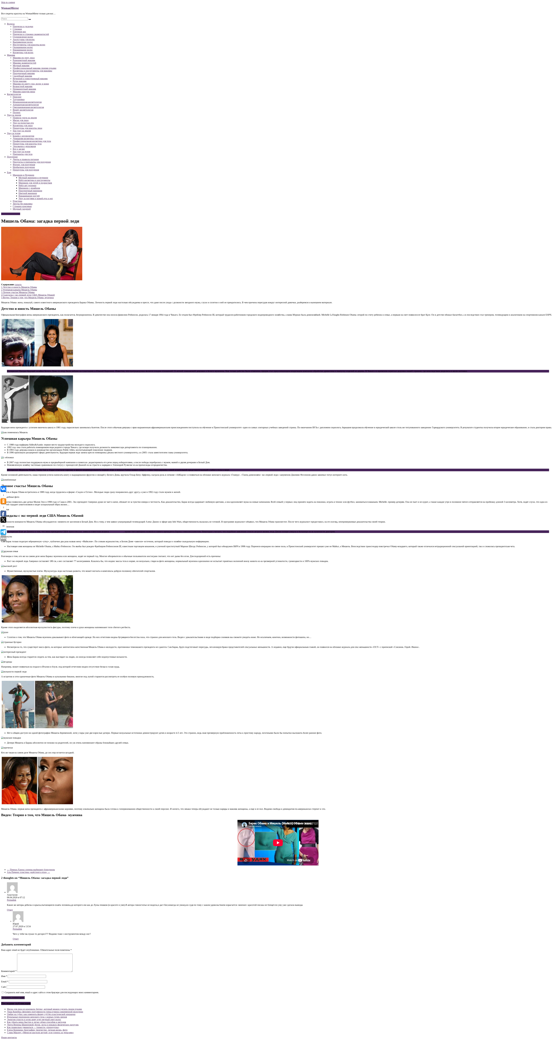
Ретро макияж (19, 81)
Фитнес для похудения (24, 164)
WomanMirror (10, 8)
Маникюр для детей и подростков (35, 183)
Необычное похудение (24, 167)
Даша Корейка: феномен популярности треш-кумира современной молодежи (45, 1011)
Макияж (11, 55)
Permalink (11, 900)
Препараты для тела (22, 154)
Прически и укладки (23, 26)
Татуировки (19, 99)
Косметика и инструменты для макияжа (32, 71)
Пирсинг (17, 97)
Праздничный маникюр (30, 190)
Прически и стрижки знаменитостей (31, 34)
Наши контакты (9, 1037)
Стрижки (17, 29)
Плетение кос (19, 31)
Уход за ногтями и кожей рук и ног (36, 198)
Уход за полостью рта (23, 123)
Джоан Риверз (117, 531)
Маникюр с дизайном (29, 188)
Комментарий (9, 971)
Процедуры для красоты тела (27, 144)
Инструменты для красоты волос (29, 44)
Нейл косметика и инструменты (34, 180)
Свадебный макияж (22, 76)
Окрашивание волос (23, 47)
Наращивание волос (23, 50)
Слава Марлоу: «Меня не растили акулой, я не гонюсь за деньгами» (40, 1032)
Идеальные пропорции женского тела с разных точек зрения (37, 1017)
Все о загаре (19, 149)
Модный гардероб (22, 209)
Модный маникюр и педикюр (33, 177)
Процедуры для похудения (26, 170)
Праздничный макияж (24, 73)
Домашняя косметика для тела (27, 138)
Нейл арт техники (27, 185)
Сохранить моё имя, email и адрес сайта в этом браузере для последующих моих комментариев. (52, 992)
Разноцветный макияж (24, 60)
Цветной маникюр (28, 193)
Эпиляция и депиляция (24, 146)
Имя (4, 976)
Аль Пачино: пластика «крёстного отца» (28, 872)
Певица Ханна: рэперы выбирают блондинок (31, 869)
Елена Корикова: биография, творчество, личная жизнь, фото (37, 1030)
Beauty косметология (23, 110)
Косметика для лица (23, 125)
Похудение (12, 157)
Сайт (3, 987)
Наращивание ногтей (29, 196)
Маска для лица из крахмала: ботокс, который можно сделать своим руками (44, 1009)
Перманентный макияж (24, 89)
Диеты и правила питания (26, 159)
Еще (9, 172)
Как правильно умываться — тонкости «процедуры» (33, 1027)
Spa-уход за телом (21, 151)
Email (4, 981)
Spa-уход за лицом (22, 130)
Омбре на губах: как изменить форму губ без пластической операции (41, 1014)
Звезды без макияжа (22, 203)
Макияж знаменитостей (24, 63)
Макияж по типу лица (24, 57)
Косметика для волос (23, 52)
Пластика (17, 201)
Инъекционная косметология (27, 102)
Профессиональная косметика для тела (32, 141)
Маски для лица (21, 120)
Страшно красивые (22, 206)
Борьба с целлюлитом (23, 136)
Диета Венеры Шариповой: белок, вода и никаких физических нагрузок (43, 1024)
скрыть (18, 284)
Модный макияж (21, 65)
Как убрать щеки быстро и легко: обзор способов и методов (36, 1022)
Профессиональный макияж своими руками (34, 68)
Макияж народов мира (24, 91)
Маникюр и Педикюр (23, 175)
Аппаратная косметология (26, 104)
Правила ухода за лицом (25, 117)
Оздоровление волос (23, 37)
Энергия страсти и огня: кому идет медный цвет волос (34, 1019)
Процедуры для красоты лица (27, 128)
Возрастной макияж (22, 86)
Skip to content (8, 2)
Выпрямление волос (23, 42)
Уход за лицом (14, 115)
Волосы (11, 24)
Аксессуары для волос (24, 39)
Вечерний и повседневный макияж (30, 78)
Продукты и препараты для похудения (32, 162)
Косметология (14, 94)
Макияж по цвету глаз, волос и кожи (31, 84)
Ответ (10, 910)
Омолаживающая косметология (28, 107)
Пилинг (17, 112)
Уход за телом (13, 133)
